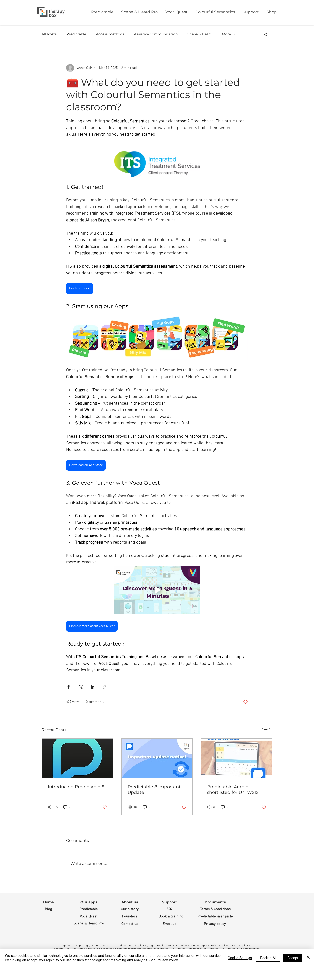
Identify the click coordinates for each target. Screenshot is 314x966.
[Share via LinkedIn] (92, 686)
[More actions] (245, 68)
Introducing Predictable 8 (76, 787)
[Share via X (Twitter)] (80, 686)
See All (267, 729)
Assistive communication (156, 34)
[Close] (308, 957)
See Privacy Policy (163, 959)
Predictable (76, 34)
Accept (293, 957)
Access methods (110, 34)
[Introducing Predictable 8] (77, 758)
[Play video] (157, 590)
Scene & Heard (199, 34)
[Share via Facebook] (68, 686)
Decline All (268, 957)
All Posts (49, 34)
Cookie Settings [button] (240, 957)
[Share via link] (104, 686)
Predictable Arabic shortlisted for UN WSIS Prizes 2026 (233, 789)
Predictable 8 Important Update (154, 789)
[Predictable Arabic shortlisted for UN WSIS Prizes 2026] (236, 758)
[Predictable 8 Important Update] (157, 758)
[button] (266, 34)
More (226, 34)
